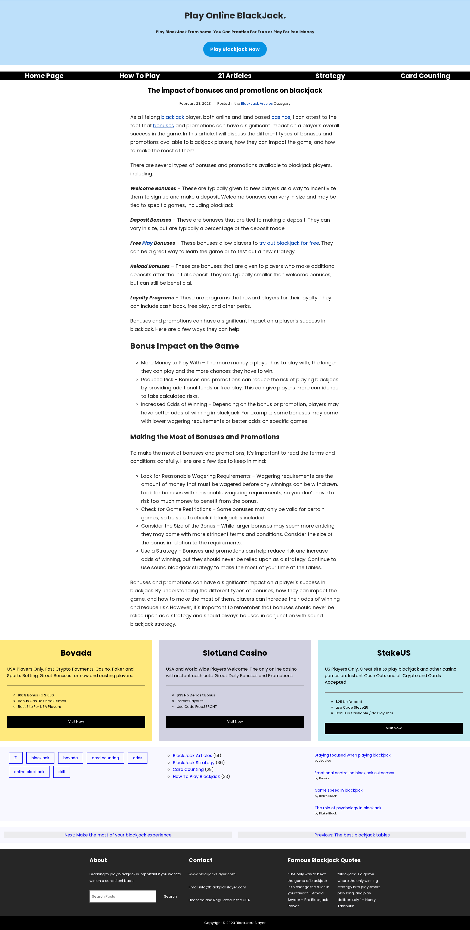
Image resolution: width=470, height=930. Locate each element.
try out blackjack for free (289, 243)
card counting (105, 758)
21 (15, 758)
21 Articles (235, 75)
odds (137, 758)
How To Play (139, 75)
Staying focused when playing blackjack (353, 755)
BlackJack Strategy (194, 763)
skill (61, 771)
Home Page (44, 75)
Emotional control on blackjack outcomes (354, 773)
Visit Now (76, 721)
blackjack (172, 117)
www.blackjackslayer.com (212, 874)
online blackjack (29, 771)
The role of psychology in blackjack (348, 808)
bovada (70, 758)
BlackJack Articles (257, 103)
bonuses (163, 125)
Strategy (330, 75)
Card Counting (425, 75)
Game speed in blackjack (339, 790)
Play (147, 243)
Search (170, 896)
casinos (280, 117)
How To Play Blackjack (196, 776)
